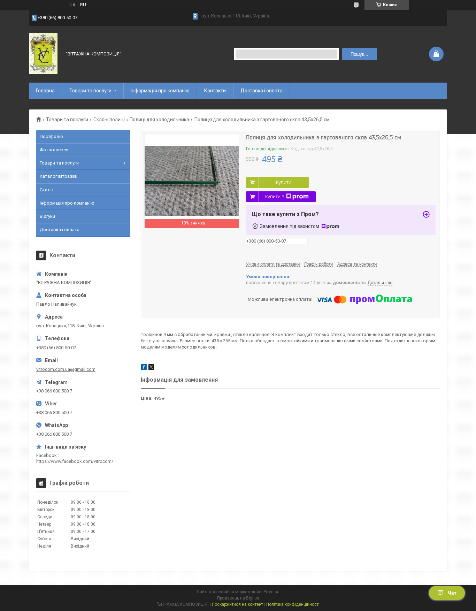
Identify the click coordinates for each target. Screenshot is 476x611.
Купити (283, 182)
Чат (452, 593)
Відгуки (47, 216)
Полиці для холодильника (159, 119)
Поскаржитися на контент (237, 604)
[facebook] (144, 368)
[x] (151, 368)
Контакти (215, 90)
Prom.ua (271, 591)
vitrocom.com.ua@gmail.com (65, 369)
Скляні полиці (109, 119)
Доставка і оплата (261, 90)
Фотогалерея (54, 149)
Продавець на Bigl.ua (238, 598)
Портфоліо (51, 136)
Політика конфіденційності (293, 604)
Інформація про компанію (160, 90)
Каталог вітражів (58, 176)
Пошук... (359, 54)
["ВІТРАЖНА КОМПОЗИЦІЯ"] (43, 54)
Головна (45, 90)
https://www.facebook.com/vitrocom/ (74, 461)
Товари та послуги (90, 90)
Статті (46, 189)
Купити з (274, 196)
